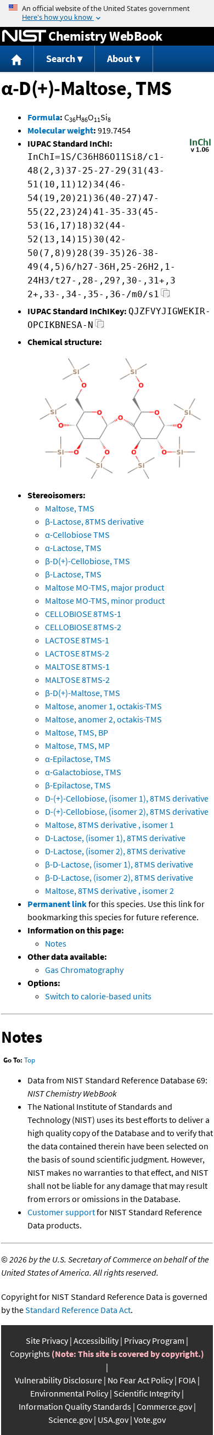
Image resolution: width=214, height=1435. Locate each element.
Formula (43, 117)
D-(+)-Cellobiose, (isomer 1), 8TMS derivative (127, 798)
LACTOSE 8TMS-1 (77, 640)
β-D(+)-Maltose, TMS (82, 692)
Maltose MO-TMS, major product (104, 587)
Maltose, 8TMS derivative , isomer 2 (109, 890)
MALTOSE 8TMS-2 (77, 679)
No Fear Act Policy (140, 1380)
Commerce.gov (164, 1406)
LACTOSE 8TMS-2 (77, 653)
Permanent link (57, 903)
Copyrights (30, 1353)
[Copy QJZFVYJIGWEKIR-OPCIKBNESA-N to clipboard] (99, 326)
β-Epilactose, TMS (78, 785)
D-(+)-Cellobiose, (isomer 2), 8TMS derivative (127, 811)
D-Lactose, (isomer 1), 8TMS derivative (115, 837)
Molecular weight (60, 130)
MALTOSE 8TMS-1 (77, 666)
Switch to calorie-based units (98, 996)
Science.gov (70, 1419)
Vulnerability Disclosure (58, 1380)
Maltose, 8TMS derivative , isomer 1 (109, 824)
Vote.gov (150, 1419)
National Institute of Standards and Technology (24, 36)
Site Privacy (47, 1340)
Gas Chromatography (84, 969)
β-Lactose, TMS (73, 574)
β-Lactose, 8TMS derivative (94, 521)
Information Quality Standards (75, 1406)
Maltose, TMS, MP (77, 745)
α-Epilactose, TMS (78, 758)
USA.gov (113, 1419)
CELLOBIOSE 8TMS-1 (83, 613)
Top (29, 1060)
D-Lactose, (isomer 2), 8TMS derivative (115, 851)
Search (60, 58)
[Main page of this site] (17, 59)
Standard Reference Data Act (78, 1309)
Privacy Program (154, 1340)
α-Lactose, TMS (73, 547)
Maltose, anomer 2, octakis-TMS (103, 719)
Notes (55, 943)
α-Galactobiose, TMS (83, 771)
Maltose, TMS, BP (76, 732)
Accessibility (96, 1340)
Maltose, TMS (69, 508)
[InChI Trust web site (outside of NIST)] (200, 151)
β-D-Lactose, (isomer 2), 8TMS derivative (119, 877)
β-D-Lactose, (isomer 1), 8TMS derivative (119, 864)
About (120, 58)
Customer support (61, 1211)
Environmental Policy (69, 1393)
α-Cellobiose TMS (77, 534)
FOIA (187, 1380)
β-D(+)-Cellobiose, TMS (87, 560)
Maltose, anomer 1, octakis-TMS (103, 705)
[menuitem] (17, 59)
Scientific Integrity (147, 1393)
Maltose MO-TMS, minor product (105, 600)
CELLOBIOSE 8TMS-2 (83, 626)
